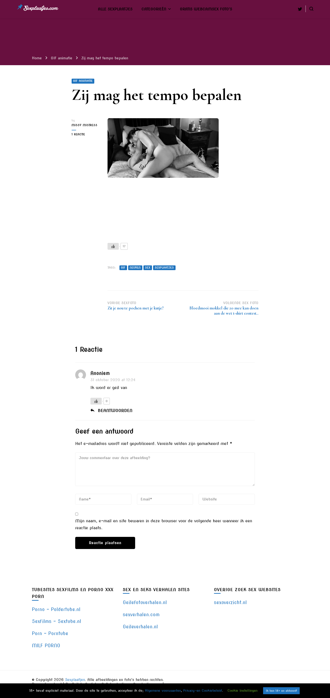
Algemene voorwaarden (163, 691)
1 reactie (84, 135)
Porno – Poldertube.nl (56, 609)
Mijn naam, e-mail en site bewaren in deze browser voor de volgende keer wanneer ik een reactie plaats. (163, 524)
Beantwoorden (115, 410)
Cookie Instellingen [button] (242, 691)
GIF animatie (83, 80)
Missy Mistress (84, 125)
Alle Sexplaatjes (115, 9)
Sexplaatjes (75, 679)
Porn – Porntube (50, 633)
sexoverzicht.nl (230, 602)
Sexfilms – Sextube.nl (56, 621)
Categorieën (153, 9)
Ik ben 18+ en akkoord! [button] (281, 690)
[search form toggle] (311, 9)
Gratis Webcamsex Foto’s (206, 9)
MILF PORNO (46, 645)
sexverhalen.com (141, 614)
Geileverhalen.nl (140, 626)
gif (123, 267)
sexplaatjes (164, 267)
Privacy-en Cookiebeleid (202, 691)
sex (147, 267)
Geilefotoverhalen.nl (145, 602)
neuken (135, 267)
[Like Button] (113, 246)
